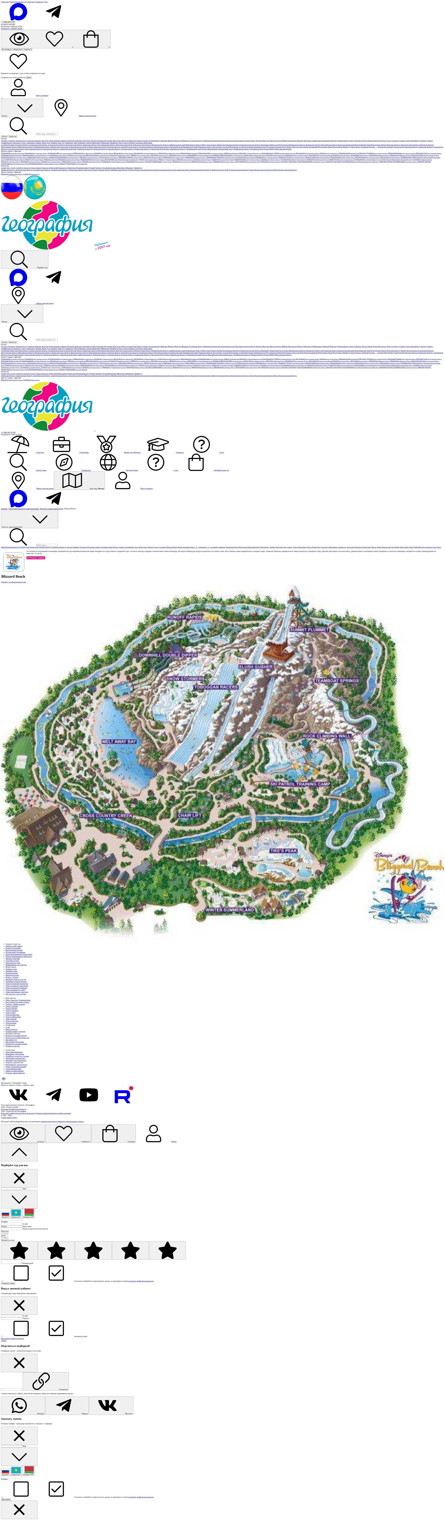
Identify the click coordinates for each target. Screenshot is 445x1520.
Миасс (153, 157)
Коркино (400, 155)
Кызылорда (63, 168)
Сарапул (222, 160)
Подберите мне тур (221, 470)
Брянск (64, 141)
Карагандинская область (163, 170)
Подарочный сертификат (15, 952)
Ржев (184, 160)
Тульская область (127, 149)
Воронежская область (160, 145)
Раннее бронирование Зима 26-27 (19, 957)
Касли (276, 155)
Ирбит (141, 155)
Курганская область (379, 145)
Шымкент (130, 168)
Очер (51, 160)
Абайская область (8, 170)
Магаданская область (9, 147)
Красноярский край (363, 145)
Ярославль (148, 143)
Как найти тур (11, 1040)
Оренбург (358, 141)
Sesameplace (129, 547)
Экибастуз (138, 168)
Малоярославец (131, 157)
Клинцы (360, 155)
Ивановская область (194, 145)
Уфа (75, 143)
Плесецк (69, 160)
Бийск (231, 153)
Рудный (92, 168)
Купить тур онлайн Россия (16, 1036)
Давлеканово (35, 155)
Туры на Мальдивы (13, 1017)
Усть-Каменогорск (109, 168)
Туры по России (12, 1021)
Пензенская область (162, 147)
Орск (34, 160)
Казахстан (12, 136)
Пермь (370, 141)
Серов (270, 160)
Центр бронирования (14, 1052)
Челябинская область (242, 149)
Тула (49, 143)
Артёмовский (60, 153)
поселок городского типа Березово (352, 162)
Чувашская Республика (260, 149)
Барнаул (38, 141)
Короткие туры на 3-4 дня (16, 980)
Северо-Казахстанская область (261, 170)
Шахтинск (121, 168)
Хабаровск (81, 143)
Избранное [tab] (17, 49)
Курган (247, 141)
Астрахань (30, 141)
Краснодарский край (346, 145)
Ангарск (4, 141)
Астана (32, 168)
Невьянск (267, 157)
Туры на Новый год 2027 (15, 990)
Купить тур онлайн (13, 948)
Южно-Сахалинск (136, 143)
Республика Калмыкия (309, 147)
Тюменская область (142, 149)
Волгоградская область (125, 145)
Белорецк (146, 153)
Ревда (148, 160)
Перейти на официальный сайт (13, 582)
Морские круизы (12, 975)
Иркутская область (209, 145)
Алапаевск (35, 153)
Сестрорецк (292, 160)
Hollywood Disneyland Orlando (33, 547)
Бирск (251, 153)
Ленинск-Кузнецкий (64, 157)
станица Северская (73, 164)
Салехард (395, 141)
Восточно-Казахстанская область (98, 170)
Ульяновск (69, 143)
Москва (5, 116)
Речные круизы (12, 973)
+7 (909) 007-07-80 (8, 432)
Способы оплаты (12, 961)
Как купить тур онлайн (15, 1042)
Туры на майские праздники (17, 986)
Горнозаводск (11, 155)
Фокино (182, 162)
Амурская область (21, 145)
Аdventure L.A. (204, 547)
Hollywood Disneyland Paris (249, 547)
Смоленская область (51, 149)
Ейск (76, 155)
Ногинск (390, 157)
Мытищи (196, 157)
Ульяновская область (178, 149)
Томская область (114, 149)
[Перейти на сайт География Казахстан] (34, 199)
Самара (402, 141)
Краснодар (230, 141)
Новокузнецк (318, 157)
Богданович (308, 153)
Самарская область (425, 147)
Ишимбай (200, 155)
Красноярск (239, 141)
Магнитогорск (276, 141)
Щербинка (224, 162)
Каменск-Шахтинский (228, 155)
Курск (253, 141)
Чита (121, 143)
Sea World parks (141, 547)
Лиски (89, 157)
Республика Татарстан (393, 147)
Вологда (125, 141)
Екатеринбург (154, 141)
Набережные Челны (222, 157)
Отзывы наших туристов (15, 1031)
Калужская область (253, 145)
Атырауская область (76, 170)
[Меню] (2, 98)
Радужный (122, 160)
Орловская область (146, 147)
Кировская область (313, 145)
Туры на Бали (11, 1023)
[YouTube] (88, 1103)
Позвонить (5, 29)
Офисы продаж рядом (87, 116)
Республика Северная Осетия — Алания (367, 147)
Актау (13, 168)
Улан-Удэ (61, 143)
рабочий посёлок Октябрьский (398, 162)
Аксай (3, 168)
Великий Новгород (75, 141)
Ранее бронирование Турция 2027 (19, 954)
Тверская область (100, 149)
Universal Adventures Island (89, 547)
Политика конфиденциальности (13, 1109)
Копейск (380, 155)
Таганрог (31, 162)
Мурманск (308, 141)
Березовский (211, 153)
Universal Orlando (72, 547)
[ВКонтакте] (18, 1103)
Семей (31, 174)
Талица (51, 162)
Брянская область (90, 145)
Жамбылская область (119, 170)
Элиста (126, 143)
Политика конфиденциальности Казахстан (18, 1113)
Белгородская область (74, 145)
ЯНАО (272, 149)
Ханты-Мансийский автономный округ (218, 149)
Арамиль (12, 141)
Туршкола (39, 2)
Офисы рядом (44, 303)
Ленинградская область (409, 145)
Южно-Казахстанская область (285, 170)
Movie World (376, 547)
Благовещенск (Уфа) (279, 153)
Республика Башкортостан (255, 147)
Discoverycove (152, 547)
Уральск (98, 168)
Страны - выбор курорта (15, 1004)
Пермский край (176, 147)
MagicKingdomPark (8, 547)
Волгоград (117, 141)
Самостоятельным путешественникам (24, 509)
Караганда (46, 168)
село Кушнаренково (41, 164)
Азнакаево (12, 153)
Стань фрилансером (13, 1069)
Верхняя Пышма (402, 153)
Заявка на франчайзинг (15, 1071)
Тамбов (38, 143)
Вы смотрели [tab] (6, 49)
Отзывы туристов (13, 1046)
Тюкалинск (135, 162)
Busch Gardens (119, 547)
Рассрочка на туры (13, 963)
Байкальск (83, 153)
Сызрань (422, 160)
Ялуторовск (247, 162)
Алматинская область (59, 170)
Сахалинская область (16, 149)
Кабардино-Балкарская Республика (231, 145)
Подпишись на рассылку (15, 1058)
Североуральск (247, 160)
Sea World (395, 547)
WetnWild (417, 547)
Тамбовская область (85, 149)
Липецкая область (426, 145)
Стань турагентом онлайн (16, 1067)
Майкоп (285, 141)
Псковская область (205, 147)
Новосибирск (343, 141)
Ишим (178, 155)
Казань (195, 141)
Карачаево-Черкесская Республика (275, 145)
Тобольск (72, 162)
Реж (167, 160)
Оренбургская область (130, 147)
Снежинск (316, 160)
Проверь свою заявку (14, 946)
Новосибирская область (98, 147)
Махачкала (292, 141)
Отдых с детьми (12, 977)
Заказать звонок (16, 29)
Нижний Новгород (330, 141)
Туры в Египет (11, 1009)
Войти (29, 77)
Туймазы (113, 162)
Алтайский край (7, 145)
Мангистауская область (221, 170)
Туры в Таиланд (12, 1011)
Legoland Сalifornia (217, 547)
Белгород (46, 141)
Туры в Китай (11, 1019)
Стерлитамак (367, 160)
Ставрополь (30, 143)
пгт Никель (269, 162)
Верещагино (349, 153)
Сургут (396, 160)
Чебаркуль (202, 162)
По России (86, 470)
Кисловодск (321, 155)
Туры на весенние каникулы (17, 984)
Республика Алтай (236, 147)
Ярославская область (283, 149)
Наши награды (11, 1029)
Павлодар (72, 168)
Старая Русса (340, 160)
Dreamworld (386, 547)
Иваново (164, 141)
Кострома (222, 141)
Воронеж (132, 141)
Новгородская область (80, 147)
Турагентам (13, 2)
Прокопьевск (92, 160)
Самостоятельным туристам (17, 992)
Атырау (38, 168)
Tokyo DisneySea (313, 547)
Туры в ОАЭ (11, 1013)
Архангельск (21, 141)
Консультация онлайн (14, 950)
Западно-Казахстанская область (141, 170)
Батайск (103, 153)
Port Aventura (427, 547)
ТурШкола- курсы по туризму (17, 1056)
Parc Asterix (287, 547)
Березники (190, 153)
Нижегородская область (61, 147)
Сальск (202, 160)
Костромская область (329, 145)
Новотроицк (343, 157)
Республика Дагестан (291, 147)
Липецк (259, 141)
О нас (45, 2)
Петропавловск (82, 168)
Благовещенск (55, 141)
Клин (342, 155)
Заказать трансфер (13, 959)
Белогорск (124, 153)
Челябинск (114, 143)
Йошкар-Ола (187, 141)
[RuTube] (124, 1103)
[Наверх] (19, 1152)
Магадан (266, 141)
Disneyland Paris (232, 547)
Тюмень (54, 143)
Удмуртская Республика (160, 149)
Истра (160, 155)
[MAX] (18, 20)
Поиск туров (41, 470)
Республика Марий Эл (342, 147)
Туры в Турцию (12, 1006)
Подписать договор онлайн (16, 1044)
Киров (215, 141)
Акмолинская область (24, 170)
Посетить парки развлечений (51, 509)
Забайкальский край (177, 145)
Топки (91, 162)
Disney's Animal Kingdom (55, 547)
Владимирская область (106, 145)
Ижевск (171, 141)
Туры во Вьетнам (12, 1015)
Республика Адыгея (221, 147)
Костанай (54, 168)
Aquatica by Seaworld (345, 547)
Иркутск (178, 141)
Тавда (10, 162)
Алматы (25, 168)
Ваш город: (97, 488)
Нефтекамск (317, 141)
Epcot (18, 547)
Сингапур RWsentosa (328, 547)
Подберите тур (42, 267)
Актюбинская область (42, 170)
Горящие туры (11, 969)
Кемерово (208, 141)
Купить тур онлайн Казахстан (17, 1038)
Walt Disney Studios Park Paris (271, 547)
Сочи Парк (436, 547)
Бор (329, 153)
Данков (58, 155)
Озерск (14, 160)
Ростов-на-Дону (384, 141)
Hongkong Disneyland (362, 547)
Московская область (26, 147)
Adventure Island (106, 547)
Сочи (23, 143)
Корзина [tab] (27, 49)
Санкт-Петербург (412, 141)
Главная (4, 509)
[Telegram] (53, 20)
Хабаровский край (194, 149)
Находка (247, 157)
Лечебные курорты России (16, 982)
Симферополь (6, 143)
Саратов (423, 141)
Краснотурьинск (425, 155)
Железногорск (98, 155)
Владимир (108, 141)
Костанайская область (182, 170)
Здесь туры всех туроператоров (18, 1000)
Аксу (8, 168)
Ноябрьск (407, 157)
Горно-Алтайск (142, 141)
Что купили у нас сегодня (16, 994)
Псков (375, 141)
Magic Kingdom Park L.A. (188, 547)
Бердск (169, 153)
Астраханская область (57, 145)
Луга (108, 157)
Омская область (114, 147)
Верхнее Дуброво (373, 153)
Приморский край (190, 147)
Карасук (255, 155)
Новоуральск (367, 157)
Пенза (364, 141)
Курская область (393, 145)
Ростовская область (410, 147)
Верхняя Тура (429, 153)
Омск (351, 141)
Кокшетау (12, 174)
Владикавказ (99, 141)
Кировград (297, 155)
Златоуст (120, 155)
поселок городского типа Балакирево (303, 162)
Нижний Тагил (292, 157)
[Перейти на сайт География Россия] (12, 199)
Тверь (44, 143)
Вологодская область (143, 145)
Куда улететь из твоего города (17, 1002)
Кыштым (38, 157)
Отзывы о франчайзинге (15, 1073)
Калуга (201, 141)
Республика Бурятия (274, 147)
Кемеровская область (297, 145)
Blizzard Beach (172, 547)
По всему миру (132, 470)
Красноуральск (14, 157)
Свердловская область (34, 149)
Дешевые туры (11, 971)
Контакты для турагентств (16, 1060)
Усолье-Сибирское (159, 162)
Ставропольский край (68, 149)
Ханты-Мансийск (93, 143)
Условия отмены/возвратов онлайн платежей (53, 1113)
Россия (4, 136)
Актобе (19, 168)
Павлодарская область (240, 170)
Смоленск (16, 143)
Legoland (162, 547)
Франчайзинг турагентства (16, 1065)
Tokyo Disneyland (299, 547)
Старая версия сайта (9, 1118)
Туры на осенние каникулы (16, 988)
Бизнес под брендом (27, 2)
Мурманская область (42, 147)
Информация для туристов (16, 965)
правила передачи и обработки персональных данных (62, 1121)
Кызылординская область (201, 170)
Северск (429, 141)
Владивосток (88, 141)
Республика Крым (325, 147)
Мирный (174, 157)
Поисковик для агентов (15, 1054)
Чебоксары (105, 143)
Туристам (4, 2)
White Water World (406, 547)
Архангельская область (38, 145)
